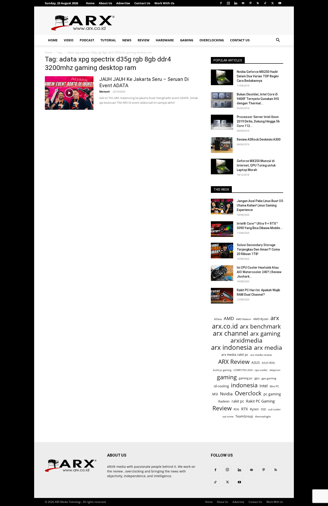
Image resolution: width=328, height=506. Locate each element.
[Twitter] (272, 3)
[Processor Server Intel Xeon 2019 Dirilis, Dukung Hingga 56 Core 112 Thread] (222, 122)
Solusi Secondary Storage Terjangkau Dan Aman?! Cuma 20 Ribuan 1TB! (258, 249)
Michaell (104, 91)
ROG (236, 409)
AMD (229, 318)
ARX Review (233, 361)
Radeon (224, 401)
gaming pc (245, 378)
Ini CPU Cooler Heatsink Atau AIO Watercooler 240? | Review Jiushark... (259, 272)
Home (90, 3)
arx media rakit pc (234, 354)
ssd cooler (274, 409)
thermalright (263, 416)
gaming (227, 377)
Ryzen (254, 409)
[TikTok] (265, 3)
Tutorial (108, 40)
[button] (277, 40)
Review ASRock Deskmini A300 (258, 139)
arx (274, 318)
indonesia (244, 385)
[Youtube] (279, 3)
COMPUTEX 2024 (243, 370)
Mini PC (274, 386)
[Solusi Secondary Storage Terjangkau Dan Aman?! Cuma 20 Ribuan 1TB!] (222, 250)
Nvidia (226, 394)
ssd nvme (227, 416)
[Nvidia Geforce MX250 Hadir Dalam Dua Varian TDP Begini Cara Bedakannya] (222, 77)
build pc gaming (222, 370)
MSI (215, 394)
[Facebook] (221, 3)
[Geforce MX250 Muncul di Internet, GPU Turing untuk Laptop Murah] (222, 166)
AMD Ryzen (260, 319)
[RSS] (257, 3)
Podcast (87, 40)
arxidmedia (246, 340)
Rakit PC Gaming (260, 401)
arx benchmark (260, 326)
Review (143, 40)
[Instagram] (228, 3)
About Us (105, 3)
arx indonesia (231, 347)
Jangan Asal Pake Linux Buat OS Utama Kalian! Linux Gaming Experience (260, 205)
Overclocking (211, 40)
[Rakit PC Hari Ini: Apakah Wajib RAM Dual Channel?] (222, 296)
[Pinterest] (250, 3)
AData (218, 319)
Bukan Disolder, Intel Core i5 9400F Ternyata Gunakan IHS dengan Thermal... (258, 99)
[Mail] (243, 3)
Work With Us (164, 3)
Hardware (165, 40)
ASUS (255, 362)
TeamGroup (244, 416)
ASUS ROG (268, 363)
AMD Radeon (243, 319)
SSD (263, 409)
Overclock (248, 393)
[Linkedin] (235, 3)
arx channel (230, 333)
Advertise (123, 3)
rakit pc (238, 401)
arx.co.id (225, 326)
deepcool (275, 370)
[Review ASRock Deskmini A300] (222, 145)
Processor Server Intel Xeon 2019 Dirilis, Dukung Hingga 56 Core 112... (258, 121)
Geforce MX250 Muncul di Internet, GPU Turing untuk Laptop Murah (256, 165)
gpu (256, 378)
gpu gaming (269, 378)
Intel (263, 386)
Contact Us (142, 3)
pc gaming (272, 394)
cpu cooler (261, 370)
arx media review (261, 354)
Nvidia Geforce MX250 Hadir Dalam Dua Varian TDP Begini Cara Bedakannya (257, 76)
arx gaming (265, 333)
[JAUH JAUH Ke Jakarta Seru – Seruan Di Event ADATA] (69, 93)
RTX (244, 409)
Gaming (186, 40)
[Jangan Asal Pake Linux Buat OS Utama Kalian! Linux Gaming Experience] (222, 206)
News (126, 40)
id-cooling (221, 386)
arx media (268, 347)
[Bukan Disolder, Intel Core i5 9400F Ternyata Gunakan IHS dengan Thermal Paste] (222, 100)
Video (68, 40)
